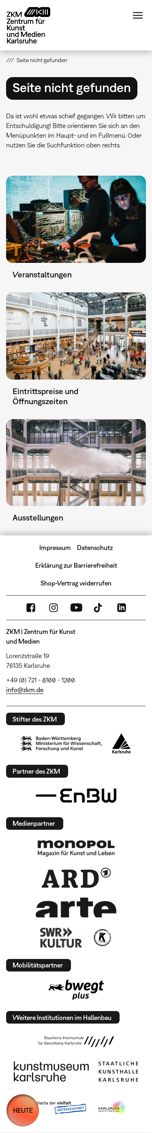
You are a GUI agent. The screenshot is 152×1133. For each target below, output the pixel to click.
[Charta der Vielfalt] (55, 1108)
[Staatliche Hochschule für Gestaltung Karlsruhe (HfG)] (76, 1041)
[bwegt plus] (76, 990)
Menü (138, 15)
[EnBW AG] (76, 796)
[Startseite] (34, 25)
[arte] (76, 907)
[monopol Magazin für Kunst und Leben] (76, 848)
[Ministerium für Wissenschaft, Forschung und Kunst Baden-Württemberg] (61, 743)
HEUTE (23, 1110)
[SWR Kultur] (61, 937)
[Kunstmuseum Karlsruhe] (51, 1072)
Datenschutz (95, 547)
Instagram (53, 608)
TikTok (99, 608)
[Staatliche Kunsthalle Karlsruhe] (118, 1072)
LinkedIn (121, 608)
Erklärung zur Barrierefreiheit (76, 565)
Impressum (55, 547)
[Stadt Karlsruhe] (121, 743)
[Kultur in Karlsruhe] (102, 937)
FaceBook (31, 608)
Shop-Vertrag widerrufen (76, 583)
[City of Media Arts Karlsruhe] (112, 1108)
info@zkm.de (24, 689)
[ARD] (76, 878)
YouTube (76, 608)
